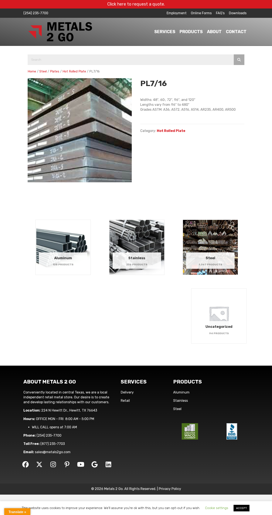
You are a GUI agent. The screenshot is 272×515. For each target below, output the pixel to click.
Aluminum (181, 392)
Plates (54, 71)
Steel (43, 71)
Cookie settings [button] (216, 508)
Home (32, 71)
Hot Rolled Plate (74, 71)
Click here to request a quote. (136, 4)
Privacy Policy (170, 489)
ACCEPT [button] (241, 508)
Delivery (127, 392)
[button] (25, 464)
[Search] (239, 59)
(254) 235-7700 (35, 13)
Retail (125, 401)
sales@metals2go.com (53, 452)
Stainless (180, 401)
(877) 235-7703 (52, 444)
